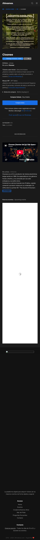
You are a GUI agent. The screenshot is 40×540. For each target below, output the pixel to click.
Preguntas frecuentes (20, 515)
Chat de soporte (10, 528)
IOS (23, 111)
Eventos (20, 507)
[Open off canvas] (37, 3)
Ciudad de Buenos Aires (21, 510)
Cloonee (9, 125)
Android (27, 111)
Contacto (20, 518)
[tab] (20, 134)
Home (20, 504)
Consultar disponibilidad (17, 87)
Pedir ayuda (13, 115)
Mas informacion (20, 134)
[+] (16, 92)
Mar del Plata (21, 512)
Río (11, 123)
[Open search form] (32, 3)
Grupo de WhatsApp (15, 76)
